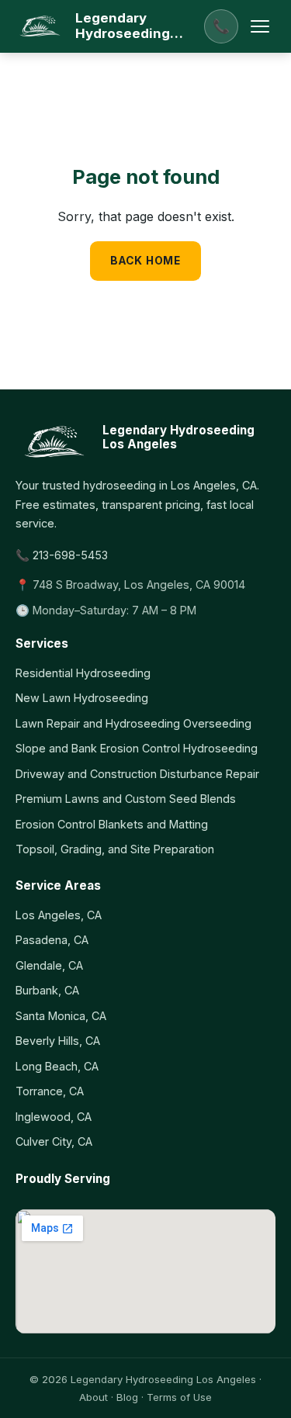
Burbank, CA (47, 990)
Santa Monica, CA (61, 1015)
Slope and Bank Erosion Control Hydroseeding (137, 748)
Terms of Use (179, 1397)
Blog (127, 1397)
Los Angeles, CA (59, 915)
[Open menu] (260, 26)
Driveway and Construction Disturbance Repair (137, 773)
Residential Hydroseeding (83, 673)
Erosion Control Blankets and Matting (112, 824)
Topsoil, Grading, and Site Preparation (115, 849)
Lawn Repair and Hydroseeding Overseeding (133, 723)
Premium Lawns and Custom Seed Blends (126, 798)
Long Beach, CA (57, 1066)
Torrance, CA (50, 1091)
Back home (145, 260)
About (93, 1397)
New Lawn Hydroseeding (82, 697)
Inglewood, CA (54, 1116)
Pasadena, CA (52, 939)
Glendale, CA (49, 965)
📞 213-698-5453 (62, 555)
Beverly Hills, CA (58, 1040)
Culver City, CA (54, 1141)
